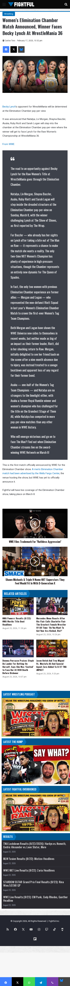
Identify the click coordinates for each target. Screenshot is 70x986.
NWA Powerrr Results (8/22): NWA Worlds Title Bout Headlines (16, 621)
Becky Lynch (8, 106)
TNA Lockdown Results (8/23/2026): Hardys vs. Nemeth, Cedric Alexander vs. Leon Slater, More (34, 845)
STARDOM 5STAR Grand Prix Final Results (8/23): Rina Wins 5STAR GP (33, 883)
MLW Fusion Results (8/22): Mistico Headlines (28, 858)
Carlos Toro (10, 40)
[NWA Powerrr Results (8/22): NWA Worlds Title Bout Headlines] (18, 606)
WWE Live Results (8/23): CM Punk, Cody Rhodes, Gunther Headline (35, 898)
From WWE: (8, 144)
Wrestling (8, 14)
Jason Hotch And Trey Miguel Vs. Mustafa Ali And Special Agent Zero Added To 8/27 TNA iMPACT (51, 665)
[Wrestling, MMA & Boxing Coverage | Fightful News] (21, 4)
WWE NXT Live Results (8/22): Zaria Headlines (29, 870)
